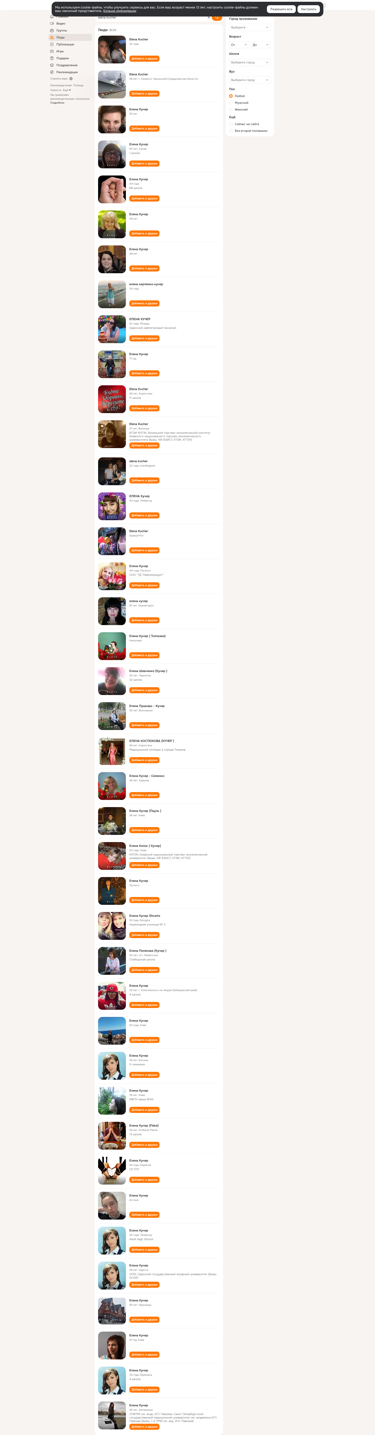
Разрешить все (281, 9)
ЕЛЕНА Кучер (139, 496)
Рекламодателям (61, 85)
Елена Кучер (138, 109)
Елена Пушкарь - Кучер (147, 706)
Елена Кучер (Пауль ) (145, 811)
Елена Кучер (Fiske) (144, 1125)
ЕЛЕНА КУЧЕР (139, 319)
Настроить (308, 9)
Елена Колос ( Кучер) (145, 846)
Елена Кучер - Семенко (146, 776)
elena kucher (138, 461)
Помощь (78, 85)
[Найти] (217, 17)
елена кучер (138, 601)
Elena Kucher (138, 39)
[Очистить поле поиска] (208, 17)
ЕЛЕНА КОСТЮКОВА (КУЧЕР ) (151, 741)
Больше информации (119, 11)
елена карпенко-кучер (146, 284)
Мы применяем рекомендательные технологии (69, 98)
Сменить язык (58, 78)
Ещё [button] (65, 90)
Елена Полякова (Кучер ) (147, 951)
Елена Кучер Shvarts (144, 916)
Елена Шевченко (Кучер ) (148, 671)
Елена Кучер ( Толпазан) (147, 636)
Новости (55, 90)
